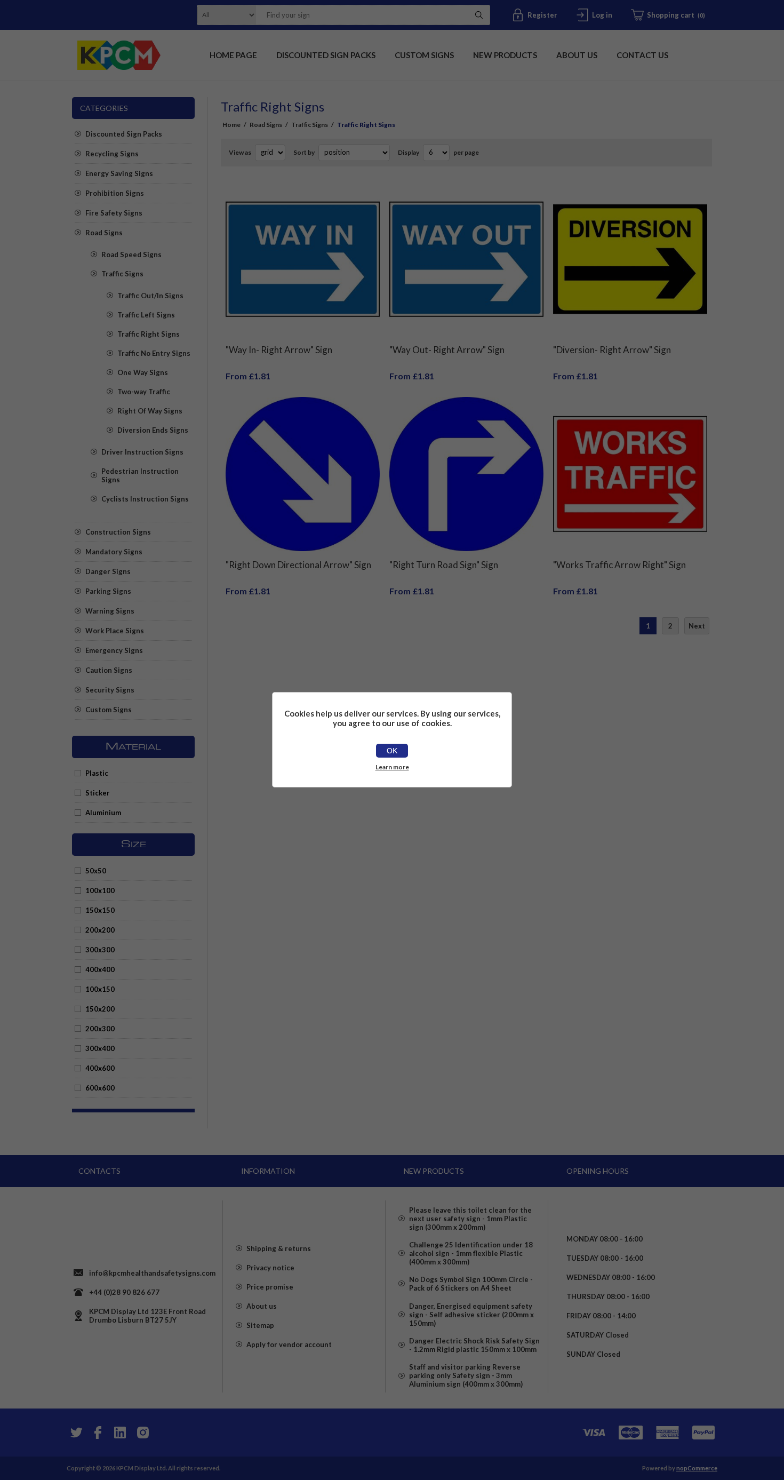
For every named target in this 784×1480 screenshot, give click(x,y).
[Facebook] (97, 1432)
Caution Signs (108, 670)
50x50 (95, 870)
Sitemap (260, 1325)
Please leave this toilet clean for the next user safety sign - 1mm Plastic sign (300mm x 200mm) (470, 1218)
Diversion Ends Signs (152, 430)
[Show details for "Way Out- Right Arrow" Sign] (466, 259)
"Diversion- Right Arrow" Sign (612, 349)
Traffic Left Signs (146, 315)
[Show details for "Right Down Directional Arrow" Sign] (302, 474)
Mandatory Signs (113, 551)
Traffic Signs (122, 273)
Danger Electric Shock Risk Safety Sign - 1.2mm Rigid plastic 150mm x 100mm (474, 1345)
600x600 (100, 1088)
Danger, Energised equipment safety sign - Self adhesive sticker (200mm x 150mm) (471, 1314)
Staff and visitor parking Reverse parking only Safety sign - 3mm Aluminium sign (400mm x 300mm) (466, 1375)
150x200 (100, 1009)
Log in (602, 15)
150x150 (100, 910)
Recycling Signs (112, 153)
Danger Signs (108, 571)
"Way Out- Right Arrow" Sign (447, 349)
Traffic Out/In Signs (150, 295)
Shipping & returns (278, 1248)
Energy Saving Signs (119, 173)
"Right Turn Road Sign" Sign (443, 564)
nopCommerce (696, 1468)
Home (231, 125)
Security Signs (109, 690)
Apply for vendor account (289, 1344)
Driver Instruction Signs (142, 452)
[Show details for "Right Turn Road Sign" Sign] (466, 474)
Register (542, 15)
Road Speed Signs (131, 254)
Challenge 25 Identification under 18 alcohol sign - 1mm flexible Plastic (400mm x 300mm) (471, 1253)
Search (479, 14)
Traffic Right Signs (148, 334)
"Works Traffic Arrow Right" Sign (619, 564)
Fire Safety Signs (113, 213)
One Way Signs (142, 372)
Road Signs (104, 232)
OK (392, 750)
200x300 (100, 1028)
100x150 (100, 989)
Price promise (269, 1287)
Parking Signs (108, 591)
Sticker (97, 793)
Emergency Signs (114, 650)
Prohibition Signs (114, 193)
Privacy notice (270, 1267)
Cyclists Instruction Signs (145, 499)
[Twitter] (75, 1432)
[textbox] (359, 14)
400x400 (100, 969)
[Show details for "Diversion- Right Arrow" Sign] (630, 259)
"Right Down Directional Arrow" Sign (298, 564)
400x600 (100, 1068)
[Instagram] (142, 1432)
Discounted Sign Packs (123, 134)
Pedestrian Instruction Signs (140, 475)
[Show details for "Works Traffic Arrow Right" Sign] (630, 474)
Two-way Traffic (143, 391)
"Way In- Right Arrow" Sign (279, 349)
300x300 (100, 949)
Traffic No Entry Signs (153, 353)
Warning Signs (109, 611)
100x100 (100, 890)
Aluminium (103, 812)
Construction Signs (118, 532)
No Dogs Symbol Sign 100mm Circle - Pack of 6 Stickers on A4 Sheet (471, 1283)
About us (261, 1306)
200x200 (100, 930)
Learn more (392, 767)
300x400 (100, 1048)
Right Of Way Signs (149, 411)
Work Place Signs (114, 630)
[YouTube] (120, 1432)
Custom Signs (108, 709)
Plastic (96, 773)
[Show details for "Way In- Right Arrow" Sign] (302, 259)
